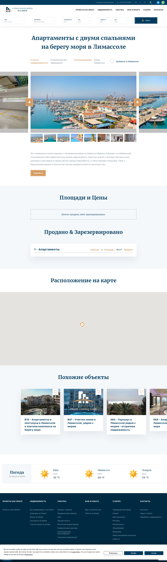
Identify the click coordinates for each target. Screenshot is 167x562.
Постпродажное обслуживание (64, 533)
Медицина (117, 532)
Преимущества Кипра (122, 510)
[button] (29, 102)
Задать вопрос (146, 513)
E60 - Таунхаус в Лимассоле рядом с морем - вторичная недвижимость (123, 424)
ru (136, 2)
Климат (116, 513)
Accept (153, 553)
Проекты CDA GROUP (85, 10)
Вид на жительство (93, 510)
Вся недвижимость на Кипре (42, 510)
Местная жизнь (119, 517)
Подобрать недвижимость (151, 517)
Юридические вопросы (67, 513)
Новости (116, 539)
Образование (118, 528)
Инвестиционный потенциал (124, 535)
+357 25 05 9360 (125, 2)
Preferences (113, 553)
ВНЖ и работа (133, 10)
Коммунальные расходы (67, 528)
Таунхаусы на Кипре (38, 521)
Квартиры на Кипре (38, 513)
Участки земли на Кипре (40, 524)
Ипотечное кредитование (68, 524)
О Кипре (146, 10)
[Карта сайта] (151, 2)
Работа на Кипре (92, 513)
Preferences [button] (29, 554)
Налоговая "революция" (67, 537)
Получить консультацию (105, 2)
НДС (59, 517)
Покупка (120, 10)
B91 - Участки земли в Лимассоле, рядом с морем (81, 423)
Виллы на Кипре (36, 517)
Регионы (116, 521)
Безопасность (118, 524)
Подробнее (38, 173)
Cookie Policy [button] (75, 552)
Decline (133, 553)
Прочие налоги (63, 521)
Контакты (158, 10)
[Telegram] (158, 2)
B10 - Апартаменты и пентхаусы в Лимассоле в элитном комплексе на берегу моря (40, 424)
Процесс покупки (64, 510)
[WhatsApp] (163, 2)
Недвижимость (105, 10)
